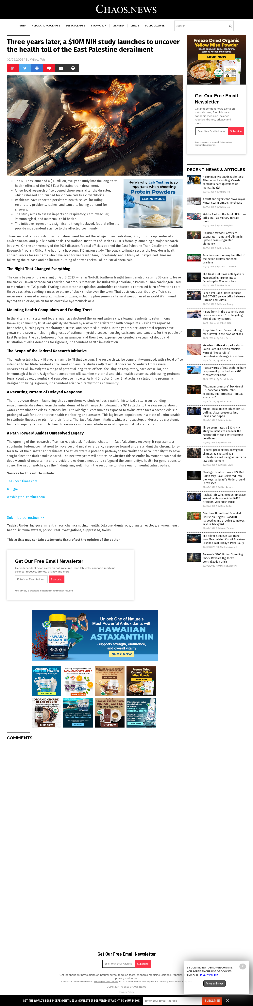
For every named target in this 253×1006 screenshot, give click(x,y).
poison (48, 530)
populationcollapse (46, 25)
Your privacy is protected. (27, 590)
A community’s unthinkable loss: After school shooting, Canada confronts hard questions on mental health (223, 182)
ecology (150, 525)
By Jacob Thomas (226, 528)
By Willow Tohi (223, 192)
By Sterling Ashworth (227, 547)
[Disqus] (95, 792)
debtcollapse (75, 25)
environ (163, 525)
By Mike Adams (224, 285)
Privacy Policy (126, 992)
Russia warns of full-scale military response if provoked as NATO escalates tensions (224, 371)
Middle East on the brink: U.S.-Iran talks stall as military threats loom (224, 218)
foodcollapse (154, 25)
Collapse (106, 525)
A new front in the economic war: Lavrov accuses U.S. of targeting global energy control (223, 315)
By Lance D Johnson (226, 266)
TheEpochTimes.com (22, 481)
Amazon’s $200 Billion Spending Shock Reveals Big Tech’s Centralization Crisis (223, 558)
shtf (22, 25)
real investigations (67, 530)
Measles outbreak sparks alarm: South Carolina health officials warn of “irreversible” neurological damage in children (223, 351)
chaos (134, 25)
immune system (29, 530)
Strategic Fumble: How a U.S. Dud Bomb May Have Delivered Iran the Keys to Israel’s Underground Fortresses (224, 478)
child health (90, 525)
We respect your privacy (106, 981)
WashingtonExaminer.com (26, 497)
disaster (118, 25)
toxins (106, 530)
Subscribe (212, 1001)
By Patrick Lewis (225, 379)
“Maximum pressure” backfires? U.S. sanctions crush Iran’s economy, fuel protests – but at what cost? (223, 392)
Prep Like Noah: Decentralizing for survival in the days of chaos (223, 332)
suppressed (91, 530)
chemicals (72, 525)
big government (41, 525)
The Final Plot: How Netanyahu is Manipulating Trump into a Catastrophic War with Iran (223, 278)
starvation (98, 25)
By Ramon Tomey (225, 304)
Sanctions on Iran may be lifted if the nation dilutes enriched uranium (224, 259)
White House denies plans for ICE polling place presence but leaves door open (224, 412)
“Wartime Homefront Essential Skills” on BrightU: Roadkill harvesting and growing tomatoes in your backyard (224, 519)
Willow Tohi (37, 59)
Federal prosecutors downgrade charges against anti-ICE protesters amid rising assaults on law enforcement (224, 455)
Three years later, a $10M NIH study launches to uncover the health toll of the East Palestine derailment (223, 433)
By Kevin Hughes (225, 225)
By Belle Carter (224, 248)
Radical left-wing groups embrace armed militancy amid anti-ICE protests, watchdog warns (224, 498)
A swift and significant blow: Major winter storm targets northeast (224, 200)
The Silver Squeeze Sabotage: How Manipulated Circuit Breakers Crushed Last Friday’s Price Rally (224, 539)
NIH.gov (12, 489)
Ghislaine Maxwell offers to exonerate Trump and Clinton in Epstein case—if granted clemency (223, 238)
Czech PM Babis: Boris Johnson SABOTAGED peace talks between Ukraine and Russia (224, 296)
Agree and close (215, 983)
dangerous (122, 525)
